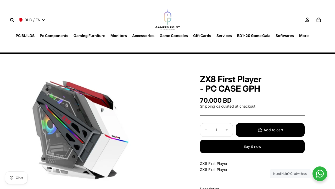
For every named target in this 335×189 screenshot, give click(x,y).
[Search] (12, 20)
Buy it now (252, 146)
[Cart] (319, 20)
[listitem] (304, 36)
